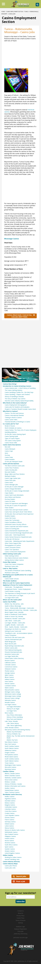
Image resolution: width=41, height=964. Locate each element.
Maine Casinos (9, 688)
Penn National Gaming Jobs (13, 650)
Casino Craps (9, 451)
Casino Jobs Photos (11, 866)
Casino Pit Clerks (10, 501)
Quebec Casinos (10, 788)
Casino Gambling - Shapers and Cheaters (17, 394)
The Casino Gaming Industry (13, 390)
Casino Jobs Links (10, 868)
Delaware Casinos (10, 669)
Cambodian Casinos (11, 807)
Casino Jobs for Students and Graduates (17, 407)
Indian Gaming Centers (12, 556)
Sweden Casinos (10, 849)
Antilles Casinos (9, 796)
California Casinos (10, 662)
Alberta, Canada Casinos (12, 773)
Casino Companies (10, 635)
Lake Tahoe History (13, 723)
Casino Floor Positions (12, 468)
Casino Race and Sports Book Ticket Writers (18, 512)
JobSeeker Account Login (20, 937)
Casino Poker (9, 457)
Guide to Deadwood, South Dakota (16, 614)
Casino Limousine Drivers (12, 547)
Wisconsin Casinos (10, 767)
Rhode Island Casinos (11, 757)
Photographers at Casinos (13, 545)
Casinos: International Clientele (14, 415)
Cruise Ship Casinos (9, 562)
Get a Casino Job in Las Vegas (14, 595)
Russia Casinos (9, 840)
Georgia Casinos (10, 673)
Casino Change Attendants (13, 489)
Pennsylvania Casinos (11, 755)
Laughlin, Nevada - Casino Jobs (14, 625)
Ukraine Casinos (10, 851)
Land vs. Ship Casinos (10, 568)
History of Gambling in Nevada (14, 396)
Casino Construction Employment (15, 552)
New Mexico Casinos (11, 742)
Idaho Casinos (9, 675)
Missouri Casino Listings (12, 698)
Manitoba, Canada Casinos (13, 778)
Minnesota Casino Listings (13, 694)
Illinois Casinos (9, 677)
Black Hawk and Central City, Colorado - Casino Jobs (21, 610)
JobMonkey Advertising (20, 934)
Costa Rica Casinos (11, 811)
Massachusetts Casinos (12, 690)
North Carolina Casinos (12, 746)
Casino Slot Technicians (12, 520)
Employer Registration (20, 929)
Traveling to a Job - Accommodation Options (18, 633)
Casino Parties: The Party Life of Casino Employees (20, 430)
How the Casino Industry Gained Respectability (19, 401)
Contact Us (20, 911)
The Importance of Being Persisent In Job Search (20, 593)
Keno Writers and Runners (13, 497)
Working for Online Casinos (13, 857)
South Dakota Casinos (12, 761)
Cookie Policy (20, 918)
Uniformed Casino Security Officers (15, 524)
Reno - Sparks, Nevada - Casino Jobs (16, 627)
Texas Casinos (9, 763)
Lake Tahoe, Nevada (11, 721)
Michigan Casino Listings (12, 692)
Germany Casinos (10, 822)
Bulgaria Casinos (10, 805)
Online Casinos (8, 855)
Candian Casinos (8, 771)
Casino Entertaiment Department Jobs (16, 531)
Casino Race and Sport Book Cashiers (16, 510)
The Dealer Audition (10, 581)
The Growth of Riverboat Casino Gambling (18, 570)
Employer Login (20, 926)
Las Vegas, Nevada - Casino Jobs (15, 623)
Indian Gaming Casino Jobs (12, 554)
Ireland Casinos (9, 824)
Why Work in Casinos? (10, 411)
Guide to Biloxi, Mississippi (13, 606)
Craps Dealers (9, 493)
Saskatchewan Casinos (12, 790)
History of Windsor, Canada (13, 784)
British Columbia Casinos (12, 775)
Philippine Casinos (10, 836)
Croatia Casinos (9, 813)
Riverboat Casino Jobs (11, 566)
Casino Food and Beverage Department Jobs (19, 533)
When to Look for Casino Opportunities (16, 583)
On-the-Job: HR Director (12, 539)
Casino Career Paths (11, 419)
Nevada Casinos (10, 702)
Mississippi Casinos (11, 239)
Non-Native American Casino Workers (16, 558)
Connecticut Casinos (11, 667)
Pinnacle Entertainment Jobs (13, 652)
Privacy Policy (20, 915)
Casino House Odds (11, 443)
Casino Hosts (9, 482)
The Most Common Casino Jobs (15, 466)
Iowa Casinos (9, 681)
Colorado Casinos (10, 665)
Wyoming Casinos (10, 769)
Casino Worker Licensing (12, 591)
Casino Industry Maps (10, 864)
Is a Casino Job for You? (11, 424)
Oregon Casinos (10, 752)
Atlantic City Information (14, 732)
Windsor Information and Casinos (15, 786)
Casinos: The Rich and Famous (14, 413)
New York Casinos (10, 744)
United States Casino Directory (14, 658)
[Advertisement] (17, 56)
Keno (6, 453)
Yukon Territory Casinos (12, 792)
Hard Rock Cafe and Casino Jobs (15, 637)
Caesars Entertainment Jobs (13, 639)
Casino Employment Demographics (16, 405)
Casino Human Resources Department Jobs (18, 537)
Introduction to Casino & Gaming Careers (17, 386)
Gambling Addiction (11, 432)
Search (37, 4)
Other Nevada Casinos (12, 727)
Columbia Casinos (10, 809)
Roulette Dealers (10, 516)
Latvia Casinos (9, 826)
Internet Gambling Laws (12, 859)
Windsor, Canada (10, 782)
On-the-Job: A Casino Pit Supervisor (16, 505)
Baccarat (7, 447)
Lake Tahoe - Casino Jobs (13, 621)
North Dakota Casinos (12, 748)
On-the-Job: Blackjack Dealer (14, 461)
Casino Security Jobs (11, 470)
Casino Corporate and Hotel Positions (16, 526)
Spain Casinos (9, 847)
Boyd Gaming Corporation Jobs (14, 646)
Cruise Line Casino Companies (14, 564)
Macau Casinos (9, 828)
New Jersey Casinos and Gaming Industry (17, 730)
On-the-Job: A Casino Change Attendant (17, 491)
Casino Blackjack (10, 449)
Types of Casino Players (12, 438)
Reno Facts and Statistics (14, 719)
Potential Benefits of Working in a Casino (17, 422)
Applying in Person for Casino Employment (17, 585)
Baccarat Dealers (10, 472)
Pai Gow (7, 455)
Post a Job (20, 881)
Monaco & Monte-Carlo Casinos (15, 830)
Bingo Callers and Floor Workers (15, 474)
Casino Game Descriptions (12, 445)
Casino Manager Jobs (11, 484)
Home (3, 11)
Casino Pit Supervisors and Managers (16, 503)
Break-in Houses (10, 426)
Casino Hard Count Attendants (14, 495)
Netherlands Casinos (11, 832)
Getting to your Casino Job (13, 631)
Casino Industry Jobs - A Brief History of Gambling (20, 388)
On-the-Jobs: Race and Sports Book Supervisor (19, 514)
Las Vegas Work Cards (12, 597)
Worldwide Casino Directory (12, 794)
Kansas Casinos (9, 683)
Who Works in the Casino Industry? (15, 403)
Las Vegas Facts (12, 711)
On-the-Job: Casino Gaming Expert (15, 434)
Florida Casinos (9, 671)
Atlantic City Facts (12, 740)
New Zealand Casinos (11, 834)
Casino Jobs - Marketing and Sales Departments (19, 541)
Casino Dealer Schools (12, 579)
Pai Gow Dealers (10, 499)
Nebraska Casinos (10, 700)
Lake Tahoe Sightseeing (14, 725)
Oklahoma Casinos (10, 750)
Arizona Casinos (10, 660)
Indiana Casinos (9, 679)
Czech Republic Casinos (12, 815)
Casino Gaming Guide (11, 436)
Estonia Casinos (10, 817)
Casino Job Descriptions (11, 464)
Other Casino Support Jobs (13, 543)
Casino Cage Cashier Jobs (12, 478)
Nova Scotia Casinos (11, 780)
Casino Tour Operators (12, 549)
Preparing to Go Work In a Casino (15, 629)
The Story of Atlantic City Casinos (15, 399)
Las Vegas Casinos (10, 704)
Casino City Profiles (9, 602)
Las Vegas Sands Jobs (11, 656)
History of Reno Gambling (15, 717)
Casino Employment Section (14, 11)
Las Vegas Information (14, 706)
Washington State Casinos (13, 765)
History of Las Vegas (13, 709)
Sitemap (20, 923)
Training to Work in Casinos (13, 417)
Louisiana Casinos (10, 686)
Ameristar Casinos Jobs (12, 654)
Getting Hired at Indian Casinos (14, 560)
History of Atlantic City (13, 734)
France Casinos (9, 820)
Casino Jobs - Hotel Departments (15, 535)
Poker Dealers (9, 508)
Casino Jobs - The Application (14, 587)
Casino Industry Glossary (11, 861)
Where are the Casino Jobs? (12, 600)
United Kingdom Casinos (12, 853)
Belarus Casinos (10, 803)
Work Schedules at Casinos (13, 428)
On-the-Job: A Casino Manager (14, 487)
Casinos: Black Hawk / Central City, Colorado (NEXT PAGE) (19, 316)
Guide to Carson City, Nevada (14, 616)
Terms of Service (20, 920)
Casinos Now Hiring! (9, 384)
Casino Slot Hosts (10, 518)
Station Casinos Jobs (11, 648)
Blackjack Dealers (10, 476)
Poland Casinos (9, 838)
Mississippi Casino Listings (13, 696)
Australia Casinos (10, 801)
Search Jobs (21, 876)
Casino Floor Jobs (10, 480)
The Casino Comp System (13, 440)
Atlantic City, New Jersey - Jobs (14, 604)
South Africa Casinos (11, 845)
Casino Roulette (10, 459)
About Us (20, 913)
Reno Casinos (9, 713)
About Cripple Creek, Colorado (14, 612)
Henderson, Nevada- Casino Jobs (15, 618)
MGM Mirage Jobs (10, 642)
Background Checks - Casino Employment (18, 589)
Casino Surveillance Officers (13, 522)
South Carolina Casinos (12, 759)
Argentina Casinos (10, 799)
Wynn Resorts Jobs (10, 644)
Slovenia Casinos (10, 843)
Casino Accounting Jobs (12, 528)
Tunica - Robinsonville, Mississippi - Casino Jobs (19, 608)
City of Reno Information (14, 715)
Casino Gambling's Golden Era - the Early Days (19, 392)
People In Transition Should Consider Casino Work (20, 409)
